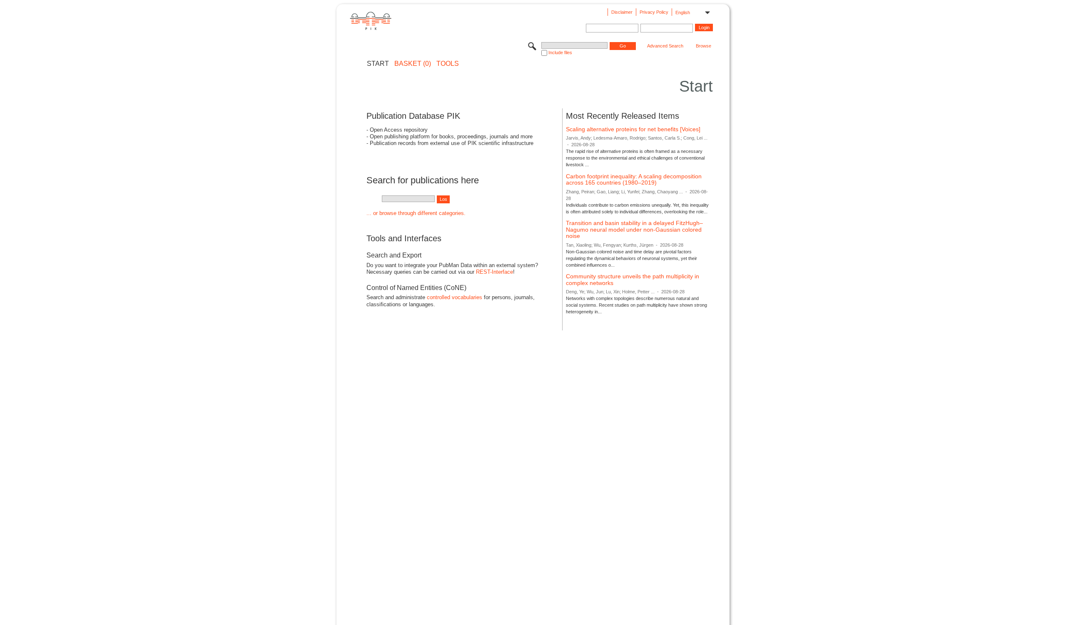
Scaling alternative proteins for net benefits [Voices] (633, 129)
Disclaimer (622, 12)
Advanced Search (665, 45)
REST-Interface (494, 272)
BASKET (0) (412, 63)
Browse (703, 45)
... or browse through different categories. (416, 213)
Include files (560, 52)
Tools (447, 63)
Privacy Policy (654, 12)
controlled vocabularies (454, 297)
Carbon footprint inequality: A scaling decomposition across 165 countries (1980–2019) (634, 179)
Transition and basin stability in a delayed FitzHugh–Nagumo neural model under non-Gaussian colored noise (634, 229)
